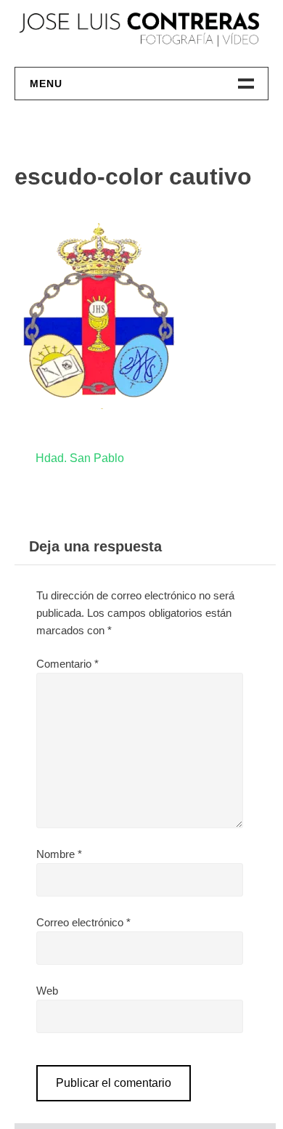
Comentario (67, 663)
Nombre (59, 854)
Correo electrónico (83, 922)
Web (47, 990)
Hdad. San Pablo (80, 458)
